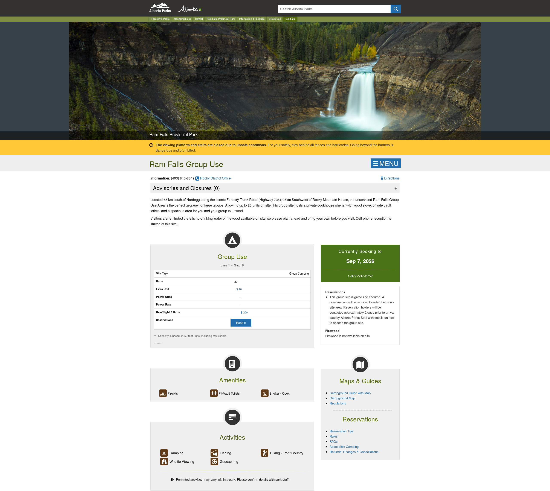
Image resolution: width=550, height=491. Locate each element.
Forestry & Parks (160, 19)
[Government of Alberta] (188, 7)
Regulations (338, 403)
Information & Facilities (251, 19)
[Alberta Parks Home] (162, 7)
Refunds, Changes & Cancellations (354, 451)
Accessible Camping (344, 446)
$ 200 (244, 312)
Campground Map (342, 398)
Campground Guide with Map (350, 393)
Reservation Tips (341, 431)
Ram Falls (290, 19)
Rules (334, 436)
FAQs (334, 441)
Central (199, 19)
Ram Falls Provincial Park (221, 19)
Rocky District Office (215, 178)
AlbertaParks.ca (182, 19)
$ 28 (239, 289)
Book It (241, 322)
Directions (391, 178)
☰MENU (386, 163)
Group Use (275, 19)
